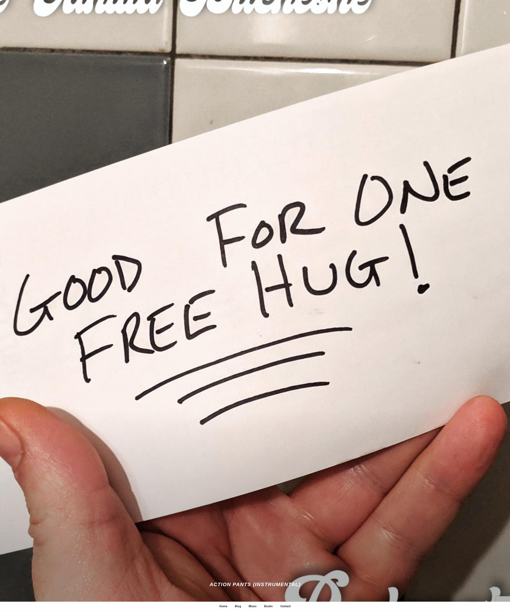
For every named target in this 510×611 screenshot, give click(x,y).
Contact (285, 606)
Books (268, 606)
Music (253, 606)
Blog (238, 606)
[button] (255, 305)
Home (223, 606)
